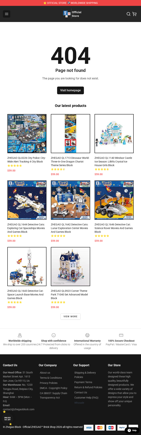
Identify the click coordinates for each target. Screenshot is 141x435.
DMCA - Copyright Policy (53, 388)
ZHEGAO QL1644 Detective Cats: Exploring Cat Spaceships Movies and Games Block (26, 228)
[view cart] (134, 14)
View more (71, 316)
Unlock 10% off (7, 419)
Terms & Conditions (51, 377)
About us (45, 372)
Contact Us (80, 392)
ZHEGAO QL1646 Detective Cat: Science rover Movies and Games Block (114, 228)
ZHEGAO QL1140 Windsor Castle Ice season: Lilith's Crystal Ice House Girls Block (113, 161)
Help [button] (134, 430)
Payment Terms (83, 382)
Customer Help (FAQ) (86, 397)
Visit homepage (70, 90)
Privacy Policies (48, 382)
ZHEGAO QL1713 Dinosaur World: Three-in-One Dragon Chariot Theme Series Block (70, 161)
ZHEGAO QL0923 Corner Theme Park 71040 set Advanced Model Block (69, 294)
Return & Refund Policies (88, 387)
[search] (128, 14)
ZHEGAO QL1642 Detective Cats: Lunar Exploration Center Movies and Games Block (69, 228)
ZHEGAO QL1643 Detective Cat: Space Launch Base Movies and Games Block (25, 294)
